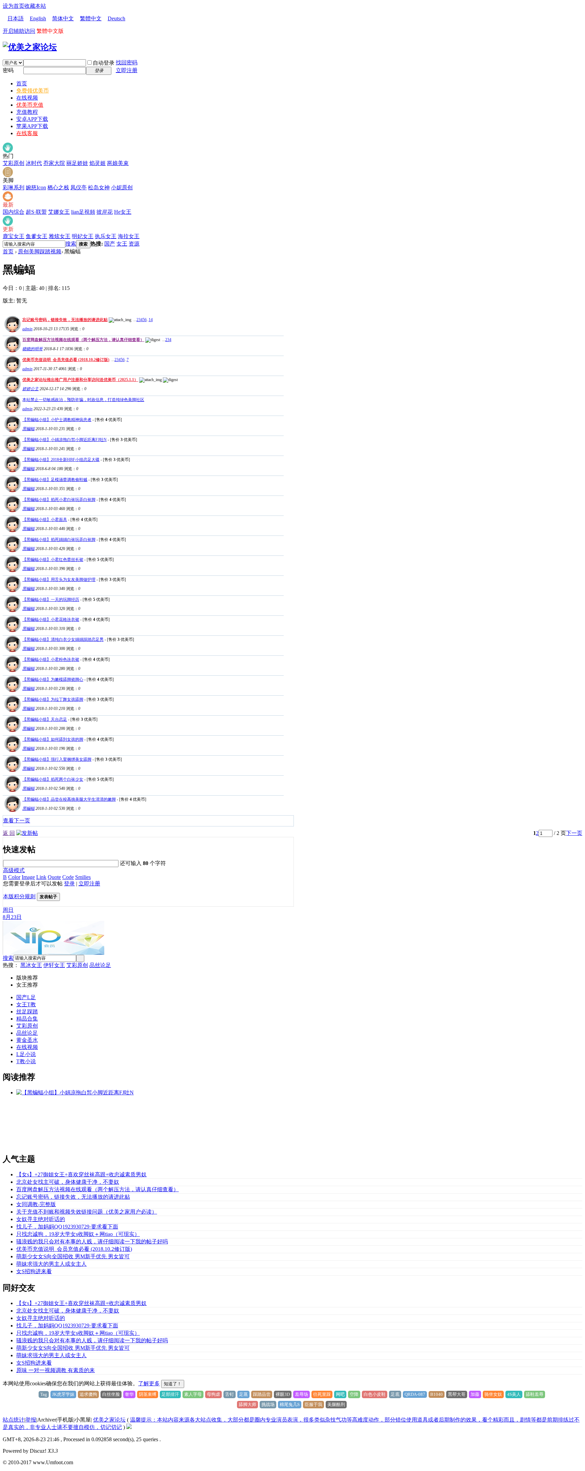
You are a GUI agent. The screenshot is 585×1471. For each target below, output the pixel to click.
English (38, 18)
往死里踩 (322, 1394)
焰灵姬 (97, 163)
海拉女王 (128, 236)
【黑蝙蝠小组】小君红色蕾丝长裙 (52, 559)
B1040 (436, 1394)
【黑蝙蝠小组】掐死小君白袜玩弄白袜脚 (58, 499)
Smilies (83, 877)
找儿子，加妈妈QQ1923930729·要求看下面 (67, 1227)
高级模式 (14, 870)
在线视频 (27, 98)
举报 (30, 1420)
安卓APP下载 (32, 119)
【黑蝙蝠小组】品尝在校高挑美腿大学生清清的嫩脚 (69, 799)
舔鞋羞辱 (534, 1394)
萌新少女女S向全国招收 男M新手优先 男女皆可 (73, 1256)
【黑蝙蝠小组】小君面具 (44, 519)
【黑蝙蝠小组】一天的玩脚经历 (50, 599)
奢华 (129, 1394)
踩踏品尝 (261, 1394)
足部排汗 (170, 1394)
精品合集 (27, 1019)
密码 (8, 70)
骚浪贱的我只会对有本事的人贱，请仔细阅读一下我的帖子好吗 (92, 1241)
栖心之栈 (58, 187)
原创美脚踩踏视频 (39, 251)
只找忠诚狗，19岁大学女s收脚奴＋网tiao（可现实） (78, 1234)
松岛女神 (99, 187)
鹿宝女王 (13, 236)
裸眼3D (283, 1394)
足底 (395, 1394)
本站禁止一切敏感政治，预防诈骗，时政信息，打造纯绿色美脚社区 (83, 399)
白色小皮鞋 (375, 1394)
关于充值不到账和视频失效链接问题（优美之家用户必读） (86, 1212)
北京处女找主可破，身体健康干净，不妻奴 (67, 1182)
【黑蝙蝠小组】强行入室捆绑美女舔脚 (56, 759)
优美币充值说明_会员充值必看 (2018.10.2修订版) (65, 359)
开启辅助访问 (19, 31)
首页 (21, 83)
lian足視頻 (83, 212)
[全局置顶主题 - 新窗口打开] (12, 330)
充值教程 (27, 112)
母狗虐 (213, 1394)
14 (151, 319)
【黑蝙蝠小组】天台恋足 (44, 719)
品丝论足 (100, 965)
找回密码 (126, 62)
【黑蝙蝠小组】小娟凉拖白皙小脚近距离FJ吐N (64, 439)
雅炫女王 (59, 236)
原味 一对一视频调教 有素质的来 (55, 1370)
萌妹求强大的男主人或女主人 (51, 1264)
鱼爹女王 (36, 236)
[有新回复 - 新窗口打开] (12, 430)
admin (27, 329)
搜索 (70, 244)
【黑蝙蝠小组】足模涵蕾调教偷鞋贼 (54, 479)
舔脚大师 (247, 1404)
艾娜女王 (59, 212)
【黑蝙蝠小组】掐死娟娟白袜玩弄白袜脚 (58, 539)
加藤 (475, 1394)
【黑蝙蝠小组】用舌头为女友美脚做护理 (58, 579)
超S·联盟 (36, 212)
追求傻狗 (88, 1394)
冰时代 (34, 163)
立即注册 (126, 70)
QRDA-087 (415, 1394)
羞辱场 (301, 1394)
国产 (109, 244)
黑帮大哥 (456, 1394)
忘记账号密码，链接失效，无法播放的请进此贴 (65, 319)
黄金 (21, 1040)
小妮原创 (122, 187)
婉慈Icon (36, 187)
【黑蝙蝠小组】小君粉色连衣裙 (50, 659)
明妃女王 (82, 236)
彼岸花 (104, 212)
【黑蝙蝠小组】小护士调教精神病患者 (56, 419)
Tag (43, 1394)
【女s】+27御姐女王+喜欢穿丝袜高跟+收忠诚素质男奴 (81, 1174)
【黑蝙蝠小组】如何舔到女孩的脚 (52, 739)
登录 (69, 883)
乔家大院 (54, 163)
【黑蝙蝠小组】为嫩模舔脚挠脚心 (52, 679)
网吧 (340, 1394)
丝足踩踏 (27, 1011)
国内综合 (13, 212)
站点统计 (13, 1420)
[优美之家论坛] (30, 47)
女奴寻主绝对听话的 (40, 1219)
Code (68, 877)
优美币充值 (29, 105)
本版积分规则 (19, 896)
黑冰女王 (31, 965)
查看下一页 (16, 820)
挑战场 (268, 1404)
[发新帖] (27, 833)
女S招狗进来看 (34, 1271)
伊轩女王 (54, 965)
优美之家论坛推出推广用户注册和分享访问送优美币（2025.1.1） (80, 379)
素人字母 (193, 1394)
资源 (134, 244)
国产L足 (26, 997)
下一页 (574, 833)
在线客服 (27, 133)
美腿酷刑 (336, 1404)
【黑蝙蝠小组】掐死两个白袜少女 (52, 779)
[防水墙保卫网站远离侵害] (129, 1427)
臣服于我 (313, 1404)
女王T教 (26, 1004)
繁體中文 (91, 18)
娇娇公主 (30, 388)
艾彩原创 (13, 163)
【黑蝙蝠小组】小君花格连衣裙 (50, 619)
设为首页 (13, 6)
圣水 (32, 1040)
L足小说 (26, 1054)
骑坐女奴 (493, 1394)
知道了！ (172, 1383)
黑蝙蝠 (28, 428)
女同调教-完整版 (36, 1204)
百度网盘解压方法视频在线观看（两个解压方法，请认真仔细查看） (83, 339)
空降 (354, 1394)
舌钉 (229, 1394)
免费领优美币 (32, 90)
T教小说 (26, 1061)
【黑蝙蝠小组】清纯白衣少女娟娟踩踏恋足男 (63, 639)
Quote (54, 877)
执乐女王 (105, 236)
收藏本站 (35, 6)
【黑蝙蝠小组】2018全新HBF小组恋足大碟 (61, 459)
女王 (121, 244)
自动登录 (103, 63)
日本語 (15, 18)
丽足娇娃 (77, 163)
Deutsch (116, 18)
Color (14, 877)
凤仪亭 (78, 187)
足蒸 (243, 1394)
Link (41, 877)
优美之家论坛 (109, 1420)
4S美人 (514, 1394)
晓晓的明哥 (32, 348)
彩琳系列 (13, 187)
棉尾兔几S (290, 1404)
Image (28, 877)
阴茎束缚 (147, 1394)
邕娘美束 (118, 163)
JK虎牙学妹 (63, 1394)
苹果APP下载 (32, 126)
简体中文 (63, 18)
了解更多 (149, 1383)
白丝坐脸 (111, 1394)
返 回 (9, 833)
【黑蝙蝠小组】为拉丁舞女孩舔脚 (52, 699)
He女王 (122, 212)
